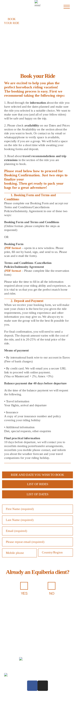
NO (51, 593)
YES (24, 593)
